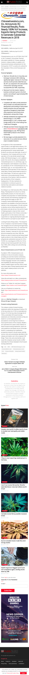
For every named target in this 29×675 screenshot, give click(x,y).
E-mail (3, 583)
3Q (5, 346)
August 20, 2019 (5, 490)
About (2, 661)
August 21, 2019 (5, 462)
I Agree (23, 673)
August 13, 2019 (5, 544)
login (6, 577)
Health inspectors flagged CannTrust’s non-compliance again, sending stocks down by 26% (13, 569)
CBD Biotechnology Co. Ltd (18, 346)
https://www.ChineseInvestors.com (10, 275)
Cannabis (7, 6)
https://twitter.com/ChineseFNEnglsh (16, 285)
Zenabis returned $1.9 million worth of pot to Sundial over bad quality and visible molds (14, 431)
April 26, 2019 (13, 40)
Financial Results (9, 351)
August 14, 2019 (5, 517)
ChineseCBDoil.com (12, 129)
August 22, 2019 (5, 435)
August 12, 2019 (5, 573)
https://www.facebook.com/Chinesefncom (16, 290)
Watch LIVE (20, 661)
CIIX (3, 351)
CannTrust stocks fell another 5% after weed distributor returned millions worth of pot (14, 487)
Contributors (21, 663)
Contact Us (8, 661)
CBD (9, 346)
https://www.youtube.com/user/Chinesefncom (14, 280)
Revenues (4, 353)
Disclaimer (14, 661)
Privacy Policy (4, 663)
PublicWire (4, 40)
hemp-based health (20, 351)
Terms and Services (13, 663)
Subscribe (8, 590)
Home (2, 6)
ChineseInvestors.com (18, 349)
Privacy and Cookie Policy (13, 673)
